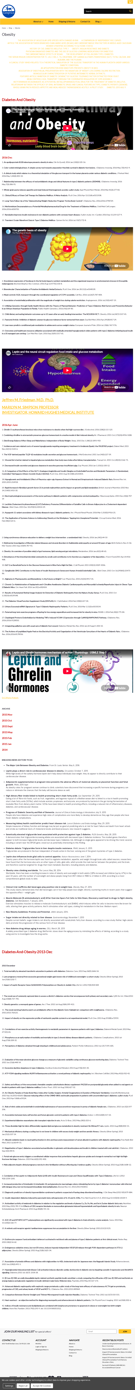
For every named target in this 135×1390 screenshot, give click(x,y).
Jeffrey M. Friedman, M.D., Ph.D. (28, 400)
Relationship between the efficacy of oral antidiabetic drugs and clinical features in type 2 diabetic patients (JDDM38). (69, 84)
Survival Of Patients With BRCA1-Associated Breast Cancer (114, 1366)
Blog (97, 21)
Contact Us (85, 21)
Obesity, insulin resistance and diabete (90, 49)
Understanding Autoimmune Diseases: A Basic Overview (116, 1345)
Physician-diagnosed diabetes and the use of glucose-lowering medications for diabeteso (69, 51)
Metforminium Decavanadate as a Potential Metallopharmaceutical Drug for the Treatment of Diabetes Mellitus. (69, 82)
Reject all (23, 1385)
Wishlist (38, 1344)
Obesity (17, 28)
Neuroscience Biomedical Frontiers (115, 1349)
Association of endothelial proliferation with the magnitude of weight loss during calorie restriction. (69, 71)
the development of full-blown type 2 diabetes (89, 54)
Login (113, 2)
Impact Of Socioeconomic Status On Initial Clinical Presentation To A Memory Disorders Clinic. (117, 1359)
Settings (9, 1385)
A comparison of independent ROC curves (101, 40)
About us (37, 21)
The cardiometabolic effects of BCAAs (44, 54)
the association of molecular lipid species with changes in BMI (48, 40)
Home (51, 21)
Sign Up (122, 2)
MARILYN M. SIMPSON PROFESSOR (30, 407)
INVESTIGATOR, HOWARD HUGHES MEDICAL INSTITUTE (48, 412)
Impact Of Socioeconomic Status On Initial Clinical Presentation (117, 1353)
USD (20, 2)
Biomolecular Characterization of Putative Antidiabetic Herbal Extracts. (69, 73)
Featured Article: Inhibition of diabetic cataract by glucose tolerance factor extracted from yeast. (69, 76)
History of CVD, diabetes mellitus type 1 (49, 49)
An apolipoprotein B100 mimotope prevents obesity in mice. (69, 68)
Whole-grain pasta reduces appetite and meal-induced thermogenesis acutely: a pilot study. (58, 87)
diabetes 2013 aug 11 (116, 87)
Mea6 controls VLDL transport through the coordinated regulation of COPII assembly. (69, 79)
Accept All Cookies (42, 1385)
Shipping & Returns (67, 21)
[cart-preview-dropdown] (129, 2)
